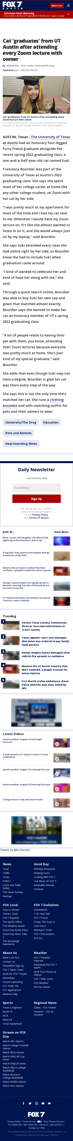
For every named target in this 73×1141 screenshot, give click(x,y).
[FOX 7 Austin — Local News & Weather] (12, 5)
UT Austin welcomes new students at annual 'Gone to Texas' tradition (26, 599)
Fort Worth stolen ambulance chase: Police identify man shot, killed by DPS (45, 685)
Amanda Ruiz (12, 65)
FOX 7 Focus (41, 917)
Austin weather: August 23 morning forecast (26, 784)
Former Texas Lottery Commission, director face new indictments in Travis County (44, 626)
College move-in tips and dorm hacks (23, 799)
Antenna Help (10, 994)
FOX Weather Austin (14, 925)
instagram (36, 1103)
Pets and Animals (18, 433)
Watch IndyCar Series (14, 1063)
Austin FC (8, 1011)
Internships (9, 977)
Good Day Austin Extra (15, 930)
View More (61, 532)
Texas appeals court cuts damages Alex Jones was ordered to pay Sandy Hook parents (45, 641)
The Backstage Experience (11, 942)
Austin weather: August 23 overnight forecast (22, 740)
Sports (8, 1003)
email (49, 1103)
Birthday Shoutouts (44, 868)
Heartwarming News (21, 444)
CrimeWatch (40, 909)
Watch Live (57, 6)
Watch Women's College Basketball (13, 1076)
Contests (39, 889)
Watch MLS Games (13, 1085)
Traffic (6, 873)
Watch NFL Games (13, 1041)
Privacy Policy (40, 514)
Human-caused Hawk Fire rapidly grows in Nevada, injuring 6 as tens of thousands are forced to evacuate (26, 585)
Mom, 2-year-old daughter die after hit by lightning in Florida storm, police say (25, 539)
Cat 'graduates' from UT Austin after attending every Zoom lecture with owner (33, 118)
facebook (23, 1103)
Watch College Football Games (15, 1047)
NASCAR (7, 1019)
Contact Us (9, 961)
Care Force (40, 925)
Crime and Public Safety (12, 886)
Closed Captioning (13, 981)
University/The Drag (44, 65)
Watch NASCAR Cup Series (14, 1058)
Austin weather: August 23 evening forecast (26, 769)
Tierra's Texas (10, 913)
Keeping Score (42, 873)
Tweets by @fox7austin (15, 850)
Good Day (41, 864)
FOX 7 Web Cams (43, 978)
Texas (6, 877)
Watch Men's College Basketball (14, 1069)
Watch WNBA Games (14, 1081)
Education (50, 422)
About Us (10, 953)
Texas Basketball (12, 1023)
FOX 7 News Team (13, 969)
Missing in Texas (43, 930)
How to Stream (11, 909)
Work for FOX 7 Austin (15, 973)
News (7, 864)
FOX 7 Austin (27, 65)
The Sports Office (12, 921)
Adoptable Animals (44, 885)
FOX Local (10, 905)
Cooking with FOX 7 (44, 877)
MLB (5, 1015)
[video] (61, 743)
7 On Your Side (42, 913)
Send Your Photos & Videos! (45, 973)
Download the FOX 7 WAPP (45, 966)
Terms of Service (39, 517)
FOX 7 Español (11, 917)
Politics (7, 881)
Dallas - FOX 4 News (45, 1007)
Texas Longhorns (12, 1007)
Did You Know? (42, 987)
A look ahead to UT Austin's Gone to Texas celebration (25, 756)
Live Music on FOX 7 (45, 881)
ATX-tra (38, 938)
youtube (43, 1103)
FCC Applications (12, 990)
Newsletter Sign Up (13, 965)
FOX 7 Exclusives (46, 905)
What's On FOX (11, 957)
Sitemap (7, 896)
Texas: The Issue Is (44, 921)
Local (6, 868)
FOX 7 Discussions (44, 934)
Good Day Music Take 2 (15, 935)
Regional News (45, 1003)
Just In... (9, 532)
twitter (30, 1103)
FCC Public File (11, 986)
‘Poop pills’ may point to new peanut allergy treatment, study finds (26, 554)
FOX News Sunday (13, 892)
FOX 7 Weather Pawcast (42, 959)
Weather (40, 953)
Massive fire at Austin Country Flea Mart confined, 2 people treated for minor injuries (27, 569)
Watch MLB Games (13, 1052)
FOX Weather (41, 982)
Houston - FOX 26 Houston (43, 1013)
